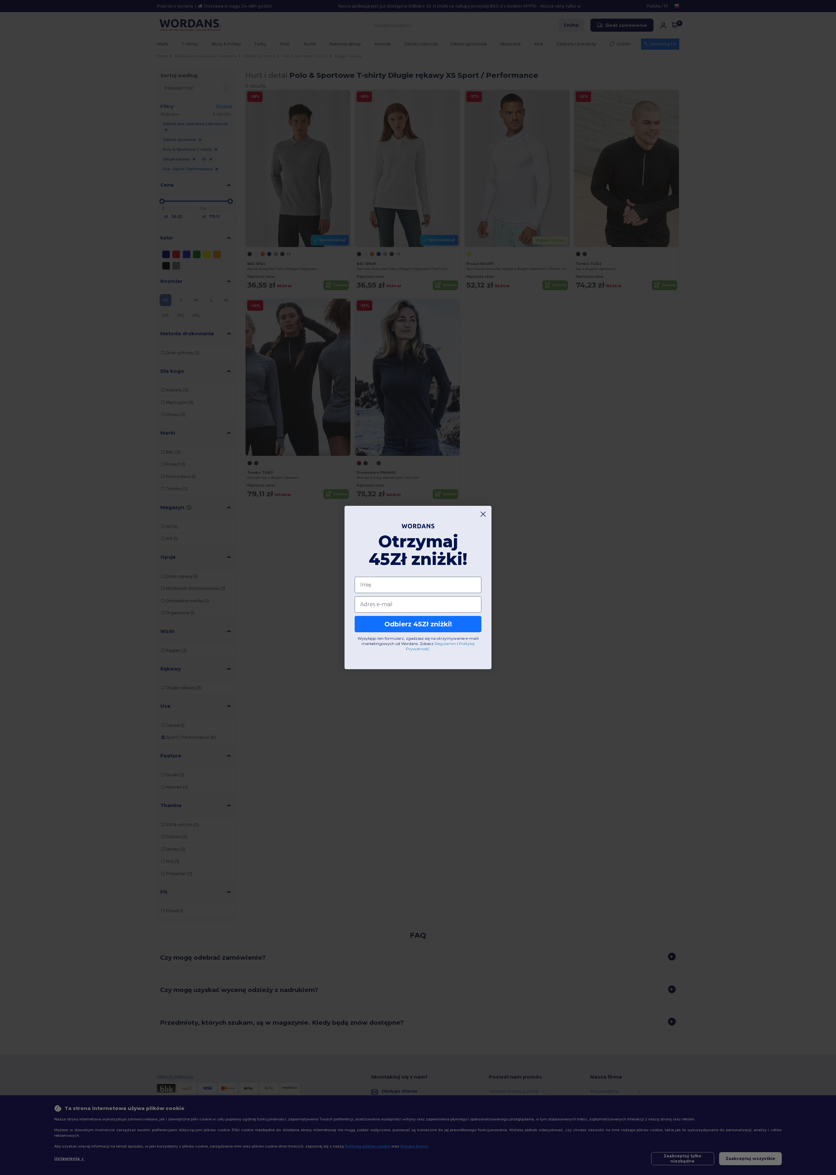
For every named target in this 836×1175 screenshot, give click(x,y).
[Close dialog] (483, 514)
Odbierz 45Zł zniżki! (418, 624)
